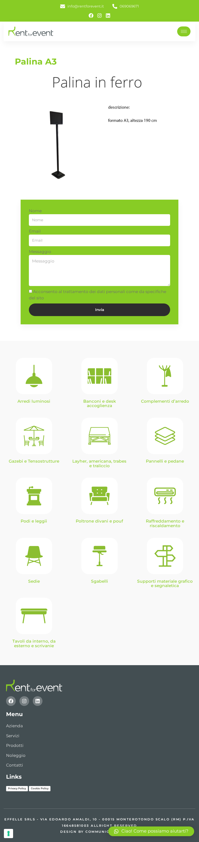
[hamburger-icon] (184, 31)
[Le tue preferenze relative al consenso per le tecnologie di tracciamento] (8, 833)
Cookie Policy (40, 788)
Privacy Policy (17, 788)
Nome (35, 210)
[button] (151, 831)
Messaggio (40, 251)
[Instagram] (99, 15)
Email (35, 231)
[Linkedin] (108, 15)
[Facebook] (91, 15)
